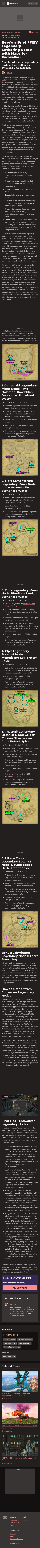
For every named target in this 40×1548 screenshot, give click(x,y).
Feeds (24, 1517)
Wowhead (12, 1534)
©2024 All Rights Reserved (17, 1544)
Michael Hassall (8, 1463)
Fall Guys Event (25, 1343)
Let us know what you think (17, 1278)
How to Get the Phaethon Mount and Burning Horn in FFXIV (19, 1427)
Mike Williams (8, 1399)
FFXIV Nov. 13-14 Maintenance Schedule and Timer (19, 1459)
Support (12, 1525)
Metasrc (12, 1536)
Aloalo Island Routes (12, 1347)
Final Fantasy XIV (8, 1356)
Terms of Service (14, 1523)
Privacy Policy (14, 1520)
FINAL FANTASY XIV (7, 32)
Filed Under (7, 1329)
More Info (13, 1517)
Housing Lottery (10, 1343)
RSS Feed (25, 1520)
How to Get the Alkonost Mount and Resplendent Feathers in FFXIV (16, 1394)
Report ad (20, 328)
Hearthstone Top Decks (16, 1539)
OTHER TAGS (5, 1352)
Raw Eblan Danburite (13, 425)
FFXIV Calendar (10, 1340)
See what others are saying (14, 1283)
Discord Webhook (25, 1340)
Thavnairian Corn (11, 774)
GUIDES (17, 32)
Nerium (9, 73)
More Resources (14, 1531)
